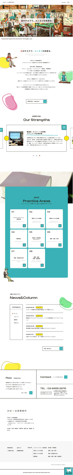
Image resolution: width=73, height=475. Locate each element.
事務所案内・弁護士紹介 (33, 101)
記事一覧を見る (47, 348)
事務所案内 (10, 447)
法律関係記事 (20, 450)
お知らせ (19, 447)
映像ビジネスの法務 (38, 453)
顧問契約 (36, 456)
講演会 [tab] (15, 319)
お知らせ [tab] (16, 323)
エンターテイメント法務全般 (40, 447)
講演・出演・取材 (52, 450)
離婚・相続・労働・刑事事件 (54, 456)
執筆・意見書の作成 (52, 453)
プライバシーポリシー (61, 464)
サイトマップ (53, 464)
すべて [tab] (15, 313)
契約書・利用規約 (52, 447)
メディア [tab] (16, 316)
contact (63, 2)
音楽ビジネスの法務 (38, 450)
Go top (69, 473)
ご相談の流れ (10, 450)
